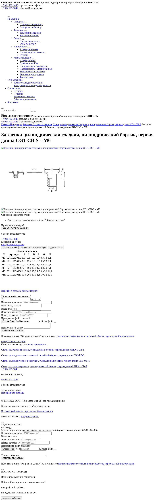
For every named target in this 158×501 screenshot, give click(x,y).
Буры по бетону (28, 44)
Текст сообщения (10, 455)
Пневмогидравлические (32, 52)
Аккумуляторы (27, 60)
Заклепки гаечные (29, 35)
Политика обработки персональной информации (27, 411)
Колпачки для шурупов (32, 74)
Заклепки (19, 30)
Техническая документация (28, 82)
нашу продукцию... (37, 344)
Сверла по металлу (30, 41)
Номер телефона (10, 315)
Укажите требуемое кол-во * (16, 296)
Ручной (24, 55)
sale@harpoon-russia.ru (12, 244)
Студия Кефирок (30, 416)
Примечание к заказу (12, 327)
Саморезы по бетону (30, 27)
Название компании (11, 302)
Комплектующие (23, 57)
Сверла (18, 38)
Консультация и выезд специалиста (32, 85)
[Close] (2, 422)
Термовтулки (26, 77)
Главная (5, 124)
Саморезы (19, 21)
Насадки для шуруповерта (33, 66)
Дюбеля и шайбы (29, 63)
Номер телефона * (10, 442)
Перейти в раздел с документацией (19, 291)
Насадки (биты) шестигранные (36, 68)
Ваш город (6, 305)
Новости (18, 93)
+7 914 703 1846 (9, 5)
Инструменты (21, 46)
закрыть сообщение (11, 498)
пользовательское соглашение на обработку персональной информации (96, 336)
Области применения (25, 99)
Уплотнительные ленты (32, 71)
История (18, 91)
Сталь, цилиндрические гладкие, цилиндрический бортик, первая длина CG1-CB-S (97, 124)
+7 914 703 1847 (9, 8)
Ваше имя (6, 308)
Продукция (16, 124)
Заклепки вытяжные (30, 32)
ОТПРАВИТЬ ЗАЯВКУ (12, 331)
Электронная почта (11, 312)
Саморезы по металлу (31, 24)
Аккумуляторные (29, 49)
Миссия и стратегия (24, 96)
